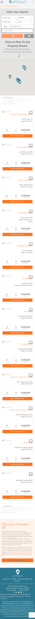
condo (5, 550)
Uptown (2, 6)
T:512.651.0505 (11, 590)
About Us (6, 579)
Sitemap (14, 579)
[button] (25, 68)
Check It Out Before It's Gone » (17, 135)
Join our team (23, 579)
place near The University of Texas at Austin (21, 552)
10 (11, 103)
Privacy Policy (19, 596)
